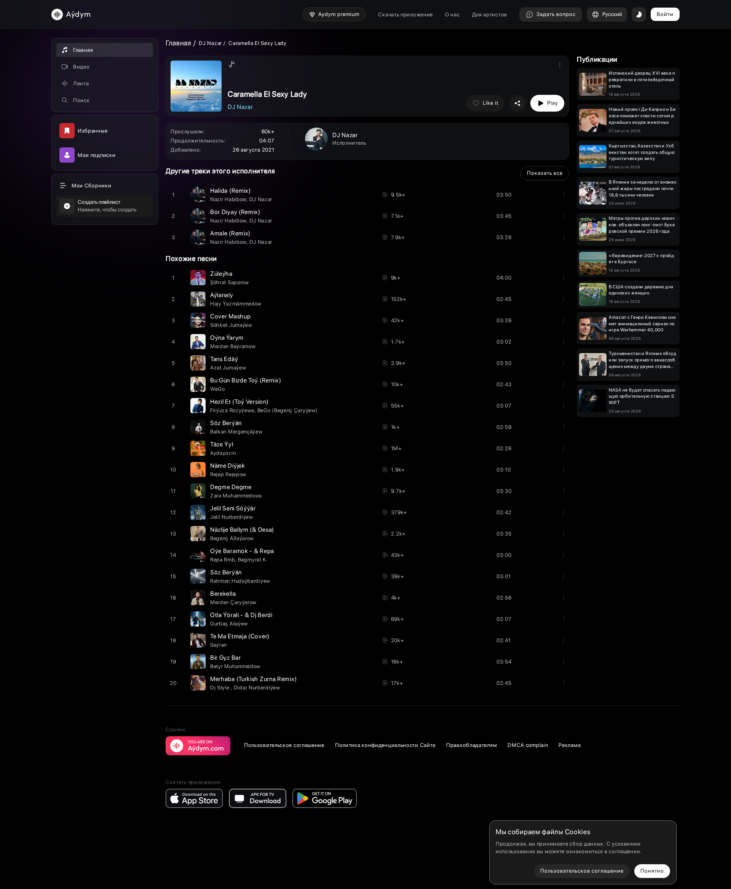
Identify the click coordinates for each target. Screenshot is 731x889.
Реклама (570, 745)
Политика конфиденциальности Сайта (385, 745)
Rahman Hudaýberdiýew (240, 581)
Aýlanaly (221, 295)
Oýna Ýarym (227, 337)
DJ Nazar (211, 43)
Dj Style (220, 687)
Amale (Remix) (230, 233)
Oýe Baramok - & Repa (242, 551)
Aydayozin (223, 453)
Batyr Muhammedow (235, 666)
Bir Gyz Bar (225, 657)
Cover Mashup (230, 316)
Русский (612, 14)
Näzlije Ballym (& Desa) (242, 529)
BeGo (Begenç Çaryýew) (287, 410)
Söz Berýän (226, 423)
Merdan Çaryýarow (233, 602)
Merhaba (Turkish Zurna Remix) (253, 679)
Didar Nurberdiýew (257, 687)
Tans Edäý (224, 359)
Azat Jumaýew (228, 368)
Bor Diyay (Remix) (235, 212)
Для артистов (489, 14)
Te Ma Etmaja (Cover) (240, 636)
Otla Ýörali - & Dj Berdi (241, 615)
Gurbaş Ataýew (229, 623)
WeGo (217, 389)
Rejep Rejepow (228, 474)
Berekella (223, 593)
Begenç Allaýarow (232, 538)
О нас (452, 14)
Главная (179, 43)
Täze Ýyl (221, 444)
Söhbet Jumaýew (231, 325)
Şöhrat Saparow (229, 282)
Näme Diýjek (227, 465)
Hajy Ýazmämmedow (236, 304)
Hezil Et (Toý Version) (239, 401)
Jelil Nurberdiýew (231, 517)
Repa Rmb (222, 559)
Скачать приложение (405, 14)
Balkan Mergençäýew (236, 432)
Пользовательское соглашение (284, 745)
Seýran (218, 645)
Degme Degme (231, 487)
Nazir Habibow (228, 199)
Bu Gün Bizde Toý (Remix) (245, 380)
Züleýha (221, 273)
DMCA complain (528, 745)
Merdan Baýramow (233, 346)
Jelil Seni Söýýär (233, 508)
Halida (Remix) (230, 190)
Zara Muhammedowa (236, 495)
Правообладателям (471, 745)
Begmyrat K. (253, 559)
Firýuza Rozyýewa (232, 410)
